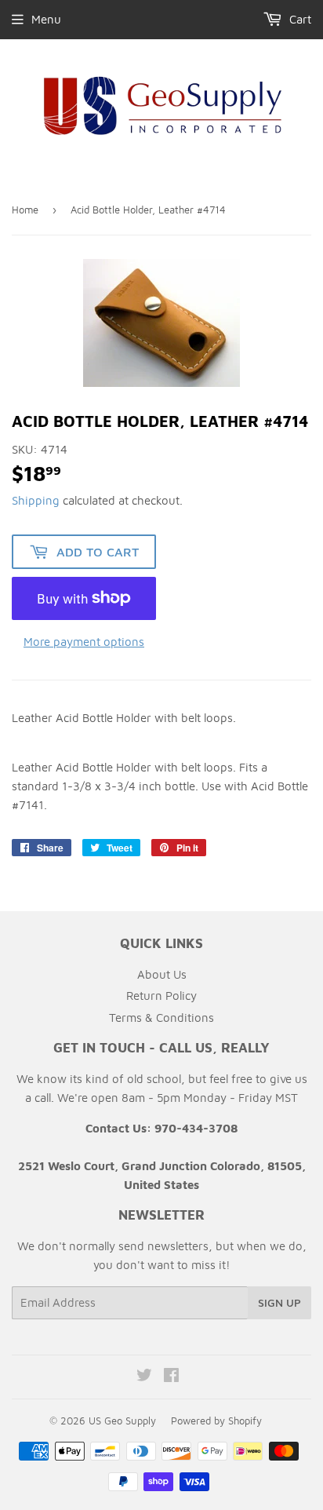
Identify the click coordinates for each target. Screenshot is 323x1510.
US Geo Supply (122, 1420)
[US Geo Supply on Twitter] (144, 1377)
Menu (46, 19)
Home (25, 209)
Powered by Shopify (216, 1420)
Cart (298, 19)
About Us (162, 974)
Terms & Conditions (161, 1017)
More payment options (84, 641)
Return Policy (161, 995)
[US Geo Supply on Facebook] (171, 1377)
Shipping (36, 500)
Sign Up (279, 1302)
